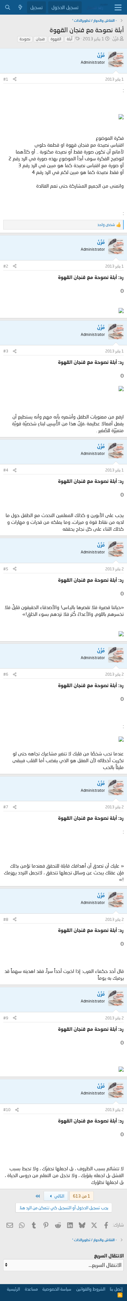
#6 (5, 674)
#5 (5, 568)
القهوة (55, 38)
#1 (5, 79)
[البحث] (7, 7)
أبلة (69, 38)
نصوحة (25, 38)
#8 (5, 919)
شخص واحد (106, 224)
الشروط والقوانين (90, 1289)
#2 (5, 266)
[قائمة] (118, 7)
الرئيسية (13, 1289)
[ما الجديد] (20, 7)
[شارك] (14, 79)
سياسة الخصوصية (56, 1289)
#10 (6, 1109)
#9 (5, 1018)
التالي (58, 1196)
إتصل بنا (116, 1289)
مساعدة (31, 1289)
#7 (5, 806)
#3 (5, 351)
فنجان (40, 38)
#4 (5, 470)
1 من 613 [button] (81, 1196)
